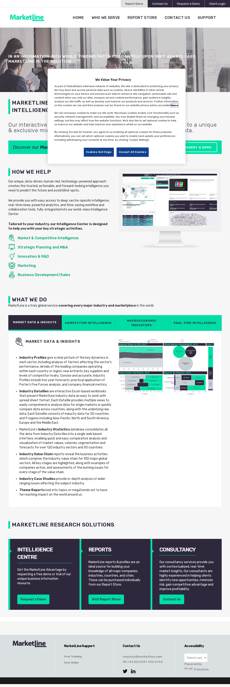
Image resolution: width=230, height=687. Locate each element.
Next (211, 209)
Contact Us (160, 3)
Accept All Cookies (132, 152)
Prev (128, 209)
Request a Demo (188, 3)
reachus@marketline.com (142, 656)
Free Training (73, 656)
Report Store (134, 3)
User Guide (71, 662)
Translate (201, 669)
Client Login (217, 3)
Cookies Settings (99, 152)
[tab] (35, 323)
